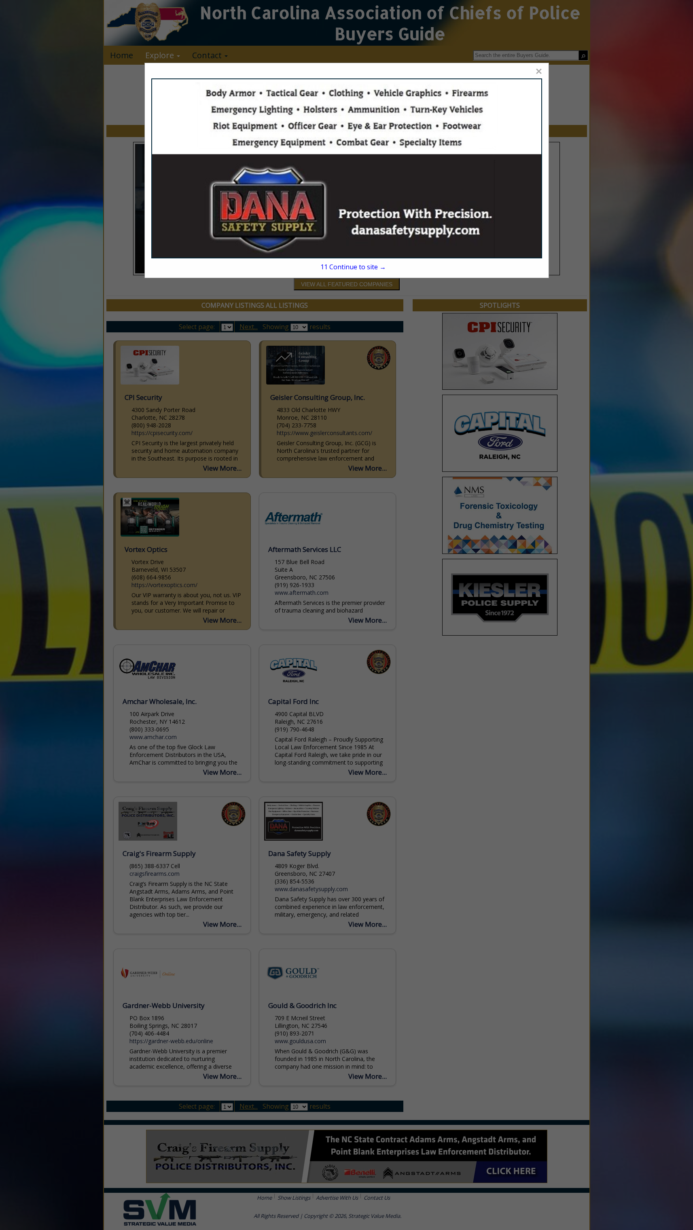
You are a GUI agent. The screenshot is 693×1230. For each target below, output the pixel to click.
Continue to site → (353, 266)
